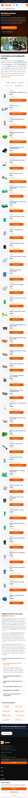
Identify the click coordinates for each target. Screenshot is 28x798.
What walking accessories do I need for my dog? (12, 664)
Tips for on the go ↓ (8, 31)
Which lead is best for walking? (11, 690)
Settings (14, 795)
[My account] (22, 5)
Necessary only (14, 792)
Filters (8, 82)
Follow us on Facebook (6, 752)
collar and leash (8, 69)
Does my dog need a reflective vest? (12, 686)
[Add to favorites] (7, 91)
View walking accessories (8, 27)
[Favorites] (25, 5)
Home (2, 8)
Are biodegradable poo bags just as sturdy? (12, 676)
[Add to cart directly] (25, 168)
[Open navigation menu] (13, 5)
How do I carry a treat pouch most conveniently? (12, 694)
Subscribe (14, 762)
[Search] (20, 5)
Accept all (14, 788)
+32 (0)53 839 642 (5, 749)
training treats (22, 638)
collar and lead (5, 650)
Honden (4, 8)
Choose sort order (8, 85)
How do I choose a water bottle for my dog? (13, 682)
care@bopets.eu (12, 749)
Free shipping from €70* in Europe (9, 0)
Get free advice (7, 733)
